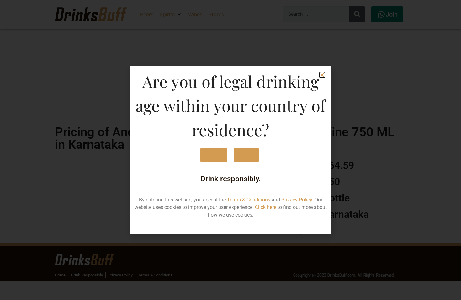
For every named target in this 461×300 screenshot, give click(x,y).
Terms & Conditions (248, 200)
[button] (322, 74)
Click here (265, 207)
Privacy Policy (296, 200)
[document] (230, 150)
